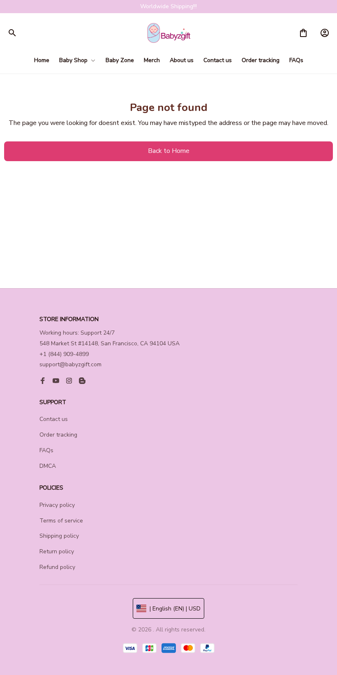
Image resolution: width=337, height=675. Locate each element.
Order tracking (58, 435)
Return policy (56, 551)
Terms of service (61, 521)
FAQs (46, 450)
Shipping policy (59, 536)
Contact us (53, 419)
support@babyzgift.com (70, 364)
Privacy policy (57, 505)
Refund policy (57, 567)
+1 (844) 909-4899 (64, 354)
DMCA (47, 466)
